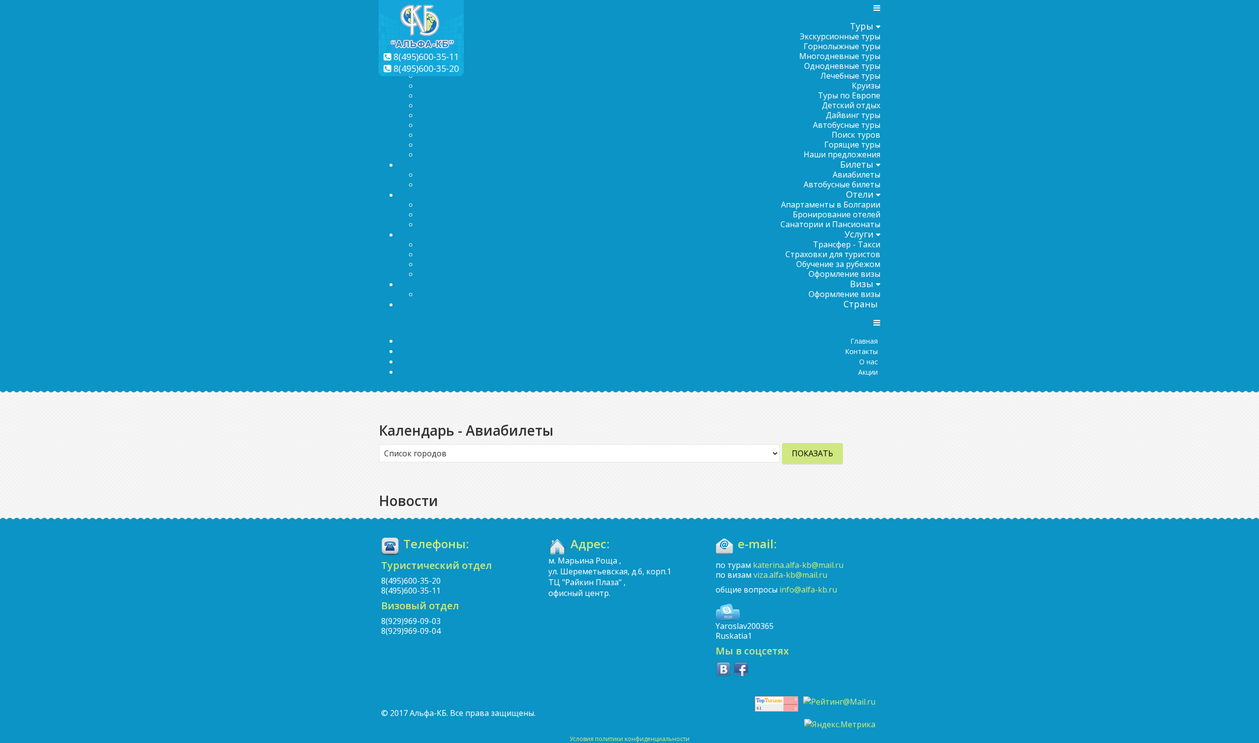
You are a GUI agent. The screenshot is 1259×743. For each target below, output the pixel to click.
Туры (861, 26)
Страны (860, 304)
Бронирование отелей (836, 214)
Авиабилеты (856, 174)
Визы (861, 284)
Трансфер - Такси (846, 244)
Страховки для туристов (832, 254)
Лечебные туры (850, 75)
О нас (868, 361)
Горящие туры (852, 144)
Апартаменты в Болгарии (830, 204)
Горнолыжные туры (842, 46)
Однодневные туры (842, 65)
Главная (864, 341)
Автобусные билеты (842, 184)
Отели (859, 194)
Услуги (858, 234)
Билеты (856, 164)
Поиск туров (856, 134)
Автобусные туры (846, 124)
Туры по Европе (849, 95)
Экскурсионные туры (840, 36)
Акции (868, 372)
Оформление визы (844, 273)
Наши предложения (842, 154)
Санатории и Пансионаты (830, 224)
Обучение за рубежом (838, 264)
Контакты (861, 351)
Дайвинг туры (853, 115)
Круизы (866, 85)
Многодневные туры (839, 56)
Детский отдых (851, 105)
